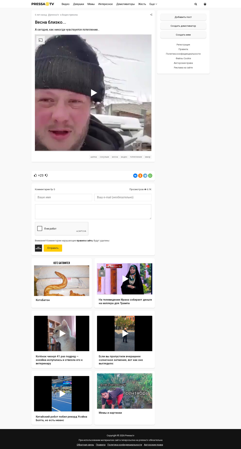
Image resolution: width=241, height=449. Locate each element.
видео (124, 157)
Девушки (78, 4)
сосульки (104, 157)
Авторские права (183, 63)
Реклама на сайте (183, 67)
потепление (136, 157)
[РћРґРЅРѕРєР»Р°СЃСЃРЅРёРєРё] (140, 176)
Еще (152, 4)
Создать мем (183, 34)
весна (115, 157)
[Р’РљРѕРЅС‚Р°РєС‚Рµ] (135, 176)
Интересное (105, 4)
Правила (183, 49)
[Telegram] (145, 176)
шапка (94, 157)
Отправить (53, 248)
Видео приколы (70, 15)
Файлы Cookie (183, 58)
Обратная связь (85, 444)
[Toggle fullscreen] (144, 145)
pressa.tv (54, 15)
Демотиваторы (125, 4)
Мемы (91, 4)
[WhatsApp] (150, 176)
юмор (147, 157)
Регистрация (183, 44)
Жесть (142, 4)
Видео (66, 4)
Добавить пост (183, 17)
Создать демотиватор (183, 25)
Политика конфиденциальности (183, 53)
